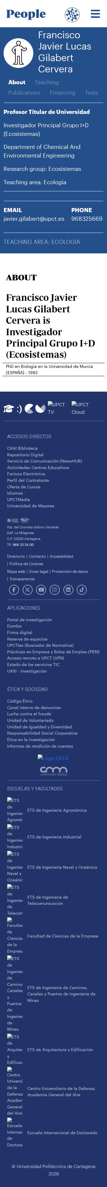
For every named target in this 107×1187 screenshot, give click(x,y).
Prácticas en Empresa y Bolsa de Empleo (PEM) (53, 651)
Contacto (37, 556)
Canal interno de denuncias (34, 707)
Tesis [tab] (91, 92)
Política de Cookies (26, 563)
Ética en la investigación (31, 739)
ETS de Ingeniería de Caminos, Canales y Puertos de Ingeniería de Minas (61, 994)
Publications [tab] (24, 92)
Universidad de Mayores (30, 505)
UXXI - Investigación (27, 670)
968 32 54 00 (23, 544)
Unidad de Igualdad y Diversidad (39, 726)
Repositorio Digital (25, 454)
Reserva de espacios (27, 638)
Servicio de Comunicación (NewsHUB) (44, 460)
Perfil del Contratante (28, 480)
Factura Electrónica (26, 473)
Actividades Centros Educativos (38, 467)
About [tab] (16, 82)
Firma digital (19, 632)
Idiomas (15, 492)
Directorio (16, 556)
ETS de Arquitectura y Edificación (60, 1049)
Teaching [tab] (47, 82)
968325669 (87, 218)
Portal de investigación (29, 619)
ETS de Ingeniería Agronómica (57, 810)
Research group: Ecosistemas (42, 168)
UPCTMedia (18, 499)
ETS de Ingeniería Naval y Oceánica (62, 867)
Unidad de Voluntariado (30, 720)
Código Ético (19, 700)
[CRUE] (53, 758)
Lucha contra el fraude (29, 713)
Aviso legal (38, 571)
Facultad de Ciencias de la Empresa (62, 935)
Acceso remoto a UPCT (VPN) (35, 657)
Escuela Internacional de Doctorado (62, 1132)
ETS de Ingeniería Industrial (54, 836)
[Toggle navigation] (95, 13)
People (26, 13)
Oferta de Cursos (23, 486)
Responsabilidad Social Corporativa (42, 732)
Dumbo (14, 625)
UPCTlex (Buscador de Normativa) (40, 645)
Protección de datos (70, 571)
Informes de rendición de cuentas (40, 746)
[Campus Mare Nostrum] (53, 771)
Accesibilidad (61, 556)
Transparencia (22, 578)
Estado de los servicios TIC (33, 664)
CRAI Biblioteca (22, 448)
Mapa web (16, 571)
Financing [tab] (62, 92)
